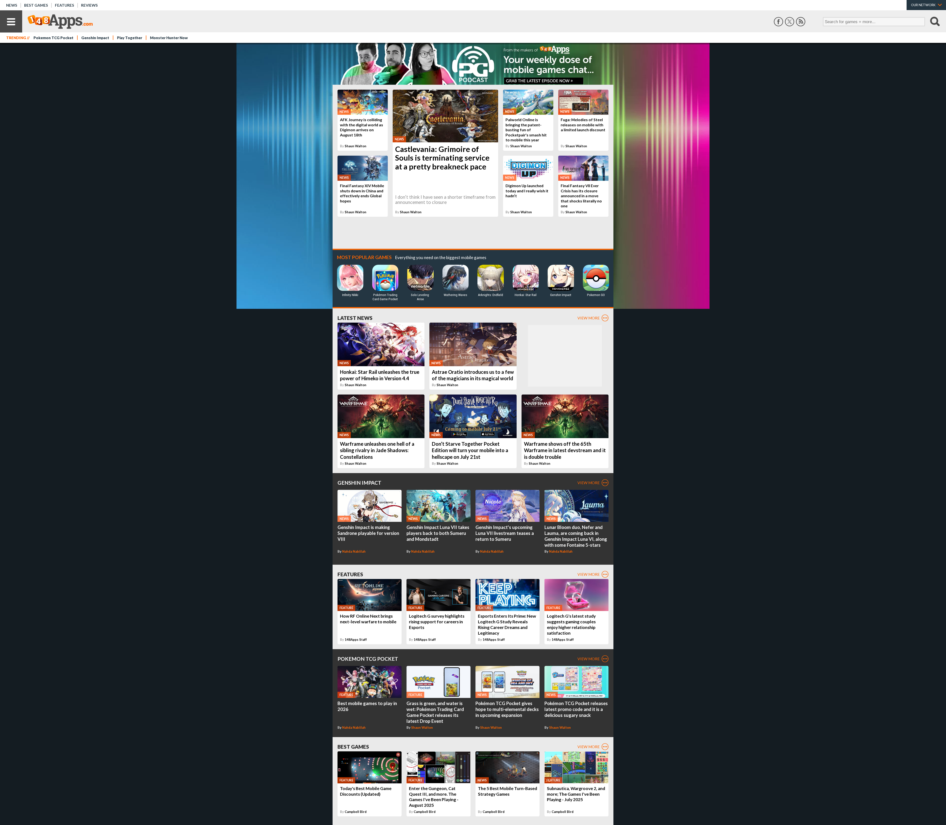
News (11, 5)
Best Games (36, 5)
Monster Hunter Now (169, 37)
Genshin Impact (95, 37)
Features (64, 5)
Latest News (355, 318)
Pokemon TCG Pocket (53, 37)
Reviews (89, 5)
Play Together (129, 37)
